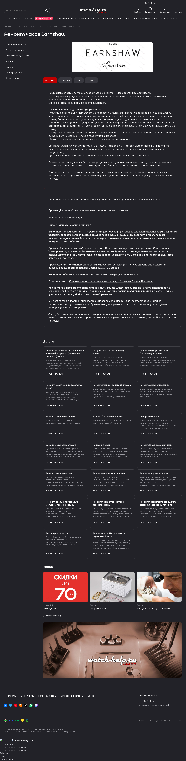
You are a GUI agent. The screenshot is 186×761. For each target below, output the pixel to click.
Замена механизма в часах (61, 445)
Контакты (10, 696)
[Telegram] (10, 705)
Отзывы (91, 80)
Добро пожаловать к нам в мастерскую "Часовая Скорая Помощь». (111, 281)
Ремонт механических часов (109, 473)
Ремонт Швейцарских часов (156, 445)
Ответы (65, 80)
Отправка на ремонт (17, 55)
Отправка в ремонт (71, 696)
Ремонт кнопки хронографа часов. (112, 385)
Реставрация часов (57, 533)
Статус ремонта (15, 50)
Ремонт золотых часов (59, 473)
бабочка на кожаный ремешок (93, 294)
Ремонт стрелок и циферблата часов (64, 386)
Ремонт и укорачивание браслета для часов (154, 352)
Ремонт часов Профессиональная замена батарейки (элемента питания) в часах (65, 353)
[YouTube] (15, 705)
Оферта (178, 720)
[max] (36, 705)
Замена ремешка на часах (60, 416)
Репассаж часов (101, 445)
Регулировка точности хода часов (109, 352)
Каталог (10, 61)
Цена (78, 80)
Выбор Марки (12, 78)
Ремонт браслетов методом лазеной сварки (109, 503)
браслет (70, 291)
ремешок (53, 291)
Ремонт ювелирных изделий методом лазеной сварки (62, 503)
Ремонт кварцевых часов (154, 473)
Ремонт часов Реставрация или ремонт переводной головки (158, 503)
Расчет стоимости (16, 44)
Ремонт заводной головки (154, 385)
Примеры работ (14, 72)
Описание (50, 80)
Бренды (92, 696)
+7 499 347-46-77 (147, 3)
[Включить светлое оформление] (181, 3)
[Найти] (46, 10)
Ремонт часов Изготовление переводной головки (109, 535)
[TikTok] (25, 705)
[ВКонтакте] (5, 705)
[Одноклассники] (20, 705)
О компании (27, 696)
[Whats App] (31, 705)
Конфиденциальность (160, 720)
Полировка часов (149, 416)
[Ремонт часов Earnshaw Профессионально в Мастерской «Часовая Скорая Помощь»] (112, 57)
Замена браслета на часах (108, 416)
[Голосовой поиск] (40, 10)
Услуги (9, 67)
